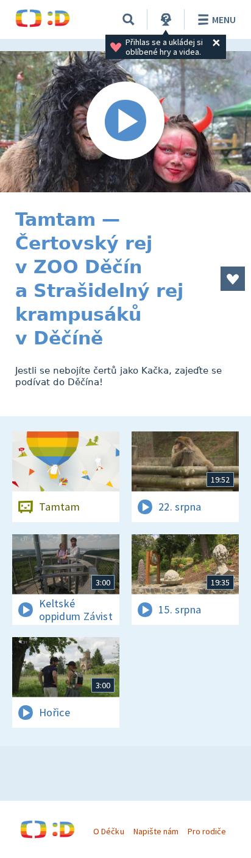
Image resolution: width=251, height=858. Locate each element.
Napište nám (156, 831)
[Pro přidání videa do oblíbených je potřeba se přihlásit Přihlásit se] (233, 279)
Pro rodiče (207, 831)
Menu (224, 19)
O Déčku (108, 831)
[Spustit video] (125, 121)
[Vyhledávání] (128, 19)
